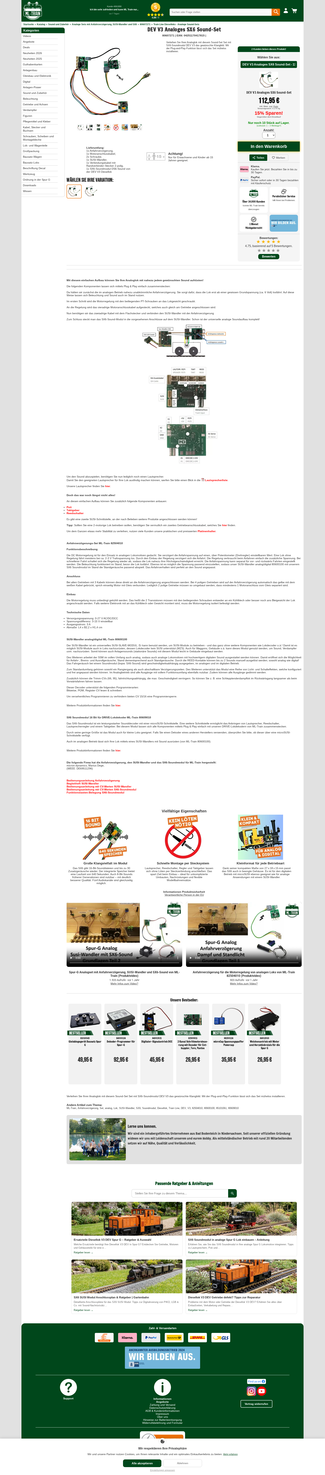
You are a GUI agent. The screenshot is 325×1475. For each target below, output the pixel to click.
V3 (189, 1108)
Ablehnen (182, 1463)
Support (68, 1398)
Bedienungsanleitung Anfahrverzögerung (93, 780)
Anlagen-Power (32, 87)
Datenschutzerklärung (162, 1407)
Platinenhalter (207, 531)
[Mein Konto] (285, 10)
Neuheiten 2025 (32, 58)
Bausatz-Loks (31, 162)
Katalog (41, 24)
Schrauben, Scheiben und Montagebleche (38, 138)
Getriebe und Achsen (35, 104)
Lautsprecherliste (216, 480)
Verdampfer (30, 109)
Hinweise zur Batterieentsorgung (162, 1420)
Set (101, 1108)
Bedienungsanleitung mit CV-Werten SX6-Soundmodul (101, 789)
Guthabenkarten (32, 64)
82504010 (197, 1108)
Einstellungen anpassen (162, 1470)
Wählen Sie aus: (268, 57)
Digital (26, 81)
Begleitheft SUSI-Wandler (83, 783)
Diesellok (162, 1108)
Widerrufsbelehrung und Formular (162, 1423)
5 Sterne (278, 250)
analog (108, 1108)
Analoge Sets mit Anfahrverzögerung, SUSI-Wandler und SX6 (104, 24)
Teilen (260, 157)
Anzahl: (268, 130)
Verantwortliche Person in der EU (184, 894)
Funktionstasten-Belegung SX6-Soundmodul (95, 792)
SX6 (138, 1108)
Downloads (29, 185)
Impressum (162, 1413)
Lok (116, 1108)
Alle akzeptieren (142, 1463)
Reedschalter (75, 513)
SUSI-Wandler (126, 1108)
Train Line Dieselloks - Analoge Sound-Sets (176, 24)
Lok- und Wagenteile (35, 145)
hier (107, 486)
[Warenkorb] (295, 10)
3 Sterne (269, 250)
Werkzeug (29, 174)
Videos (27, 36)
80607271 (145, 24)
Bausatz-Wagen (32, 156)
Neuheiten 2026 (32, 53)
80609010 (233, 1108)
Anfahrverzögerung (88, 1108)
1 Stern (259, 250)
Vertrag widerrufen (256, 1403)
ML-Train (71, 1108)
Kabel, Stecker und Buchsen (34, 129)
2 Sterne (264, 250)
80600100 (209, 1108)
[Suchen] (276, 12)
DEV (183, 1108)
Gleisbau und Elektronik (37, 75)
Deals (26, 47)
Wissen (27, 191)
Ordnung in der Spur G (36, 179)
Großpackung (31, 151)
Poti (69, 507)
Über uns (162, 1416)
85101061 (221, 1108)
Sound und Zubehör (58, 24)
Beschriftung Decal (34, 168)
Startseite (28, 24)
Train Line (174, 1108)
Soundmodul (149, 1108)
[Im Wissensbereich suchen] (232, 1193)
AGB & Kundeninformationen (162, 1410)
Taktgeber (73, 510)
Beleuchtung (30, 98)
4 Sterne (273, 250)
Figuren (27, 115)
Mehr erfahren (230, 1454)
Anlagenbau (30, 70)
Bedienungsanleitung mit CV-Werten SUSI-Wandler (99, 786)
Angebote (28, 41)
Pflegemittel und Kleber (37, 121)
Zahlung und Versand (162, 1404)
